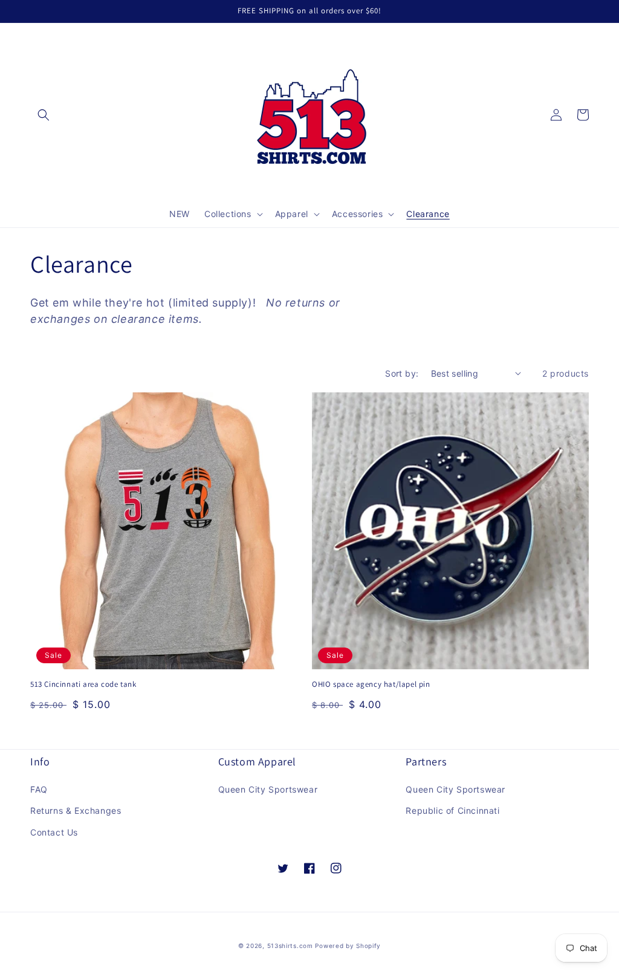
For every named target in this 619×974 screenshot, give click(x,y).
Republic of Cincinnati (452, 810)
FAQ (39, 789)
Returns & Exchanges (75, 810)
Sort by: (401, 373)
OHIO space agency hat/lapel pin (371, 684)
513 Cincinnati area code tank (83, 684)
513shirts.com (290, 945)
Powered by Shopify (348, 945)
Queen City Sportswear (268, 789)
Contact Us (54, 832)
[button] (43, 115)
